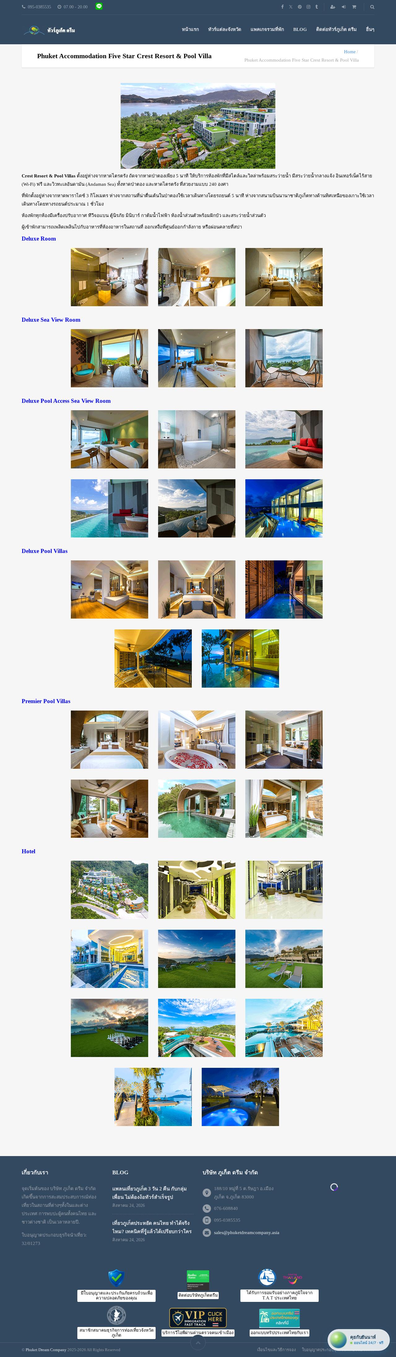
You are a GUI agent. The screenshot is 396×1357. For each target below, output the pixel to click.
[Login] (344, 7)
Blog (300, 29)
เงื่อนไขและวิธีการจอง (276, 1349)
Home (350, 51)
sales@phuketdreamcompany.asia (246, 1232)
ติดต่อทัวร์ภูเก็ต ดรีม (336, 29)
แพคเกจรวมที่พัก (267, 29)
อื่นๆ (370, 29)
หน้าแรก (190, 29)
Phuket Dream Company (46, 1349)
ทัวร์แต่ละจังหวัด (224, 29)
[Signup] (333, 7)
